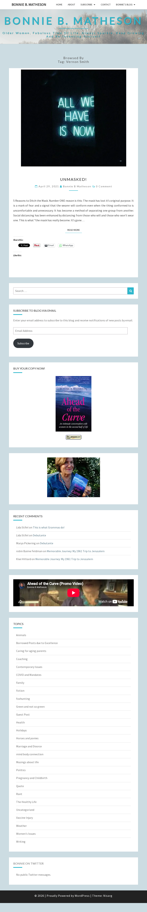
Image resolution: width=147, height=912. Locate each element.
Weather (21, 826)
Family (20, 682)
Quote (20, 786)
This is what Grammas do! (48, 527)
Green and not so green (30, 706)
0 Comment (104, 186)
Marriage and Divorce (29, 746)
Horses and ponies (27, 738)
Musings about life (27, 762)
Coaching (22, 659)
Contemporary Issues (29, 667)
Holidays (21, 730)
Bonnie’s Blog (124, 4)
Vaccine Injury (24, 817)
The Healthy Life (26, 802)
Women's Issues (26, 833)
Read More (74, 230)
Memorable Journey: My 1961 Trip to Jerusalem (76, 551)
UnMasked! (73, 179)
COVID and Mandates (28, 675)
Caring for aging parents (31, 651)
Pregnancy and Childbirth (31, 778)
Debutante (39, 535)
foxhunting (23, 698)
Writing (20, 841)
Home (59, 4)
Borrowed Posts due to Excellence (37, 643)
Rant (19, 794)
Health (20, 722)
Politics (21, 770)
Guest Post (23, 714)
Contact (106, 4)
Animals (21, 635)
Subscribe (86, 4)
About (71, 4)
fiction (20, 690)
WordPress (82, 895)
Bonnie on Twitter (28, 863)
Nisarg (107, 895)
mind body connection (29, 754)
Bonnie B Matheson (77, 186)
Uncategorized (25, 810)
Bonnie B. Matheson (29, 4)
